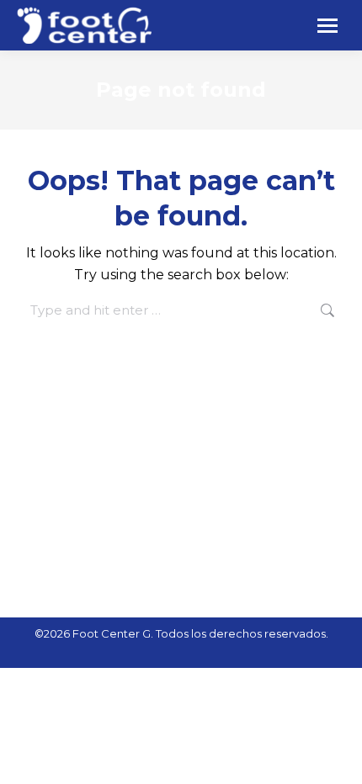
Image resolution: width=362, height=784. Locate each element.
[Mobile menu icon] (327, 25)
